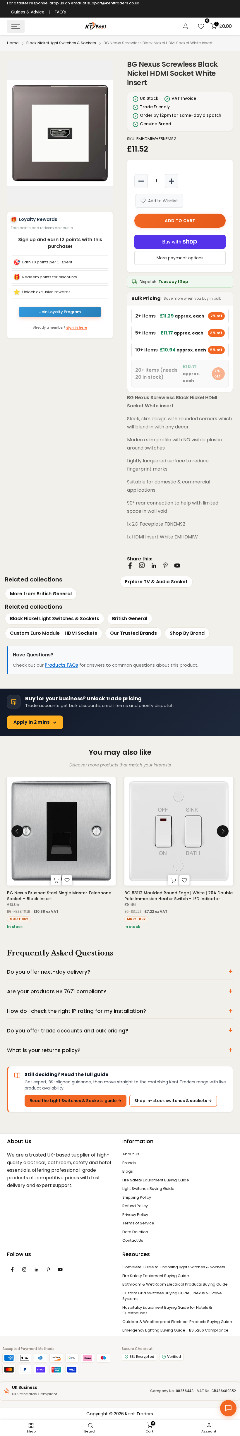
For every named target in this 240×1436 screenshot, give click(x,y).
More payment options (180, 258)
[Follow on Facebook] (130, 565)
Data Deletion (135, 1232)
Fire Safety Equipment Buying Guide (155, 1180)
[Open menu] (16, 26)
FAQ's (60, 12)
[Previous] (17, 831)
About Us (130, 1154)
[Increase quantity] (171, 181)
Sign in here (76, 327)
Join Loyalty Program (60, 312)
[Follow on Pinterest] (165, 565)
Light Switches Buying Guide (148, 1188)
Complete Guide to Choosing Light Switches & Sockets (173, 1267)
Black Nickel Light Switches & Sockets (61, 43)
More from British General (41, 593)
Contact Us (132, 1240)
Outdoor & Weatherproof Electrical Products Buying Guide (177, 1322)
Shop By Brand (187, 633)
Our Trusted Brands (133, 633)
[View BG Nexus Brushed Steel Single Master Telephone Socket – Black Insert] (61, 831)
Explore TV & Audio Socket (156, 581)
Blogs (127, 1171)
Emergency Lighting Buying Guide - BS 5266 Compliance (175, 1330)
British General (129, 618)
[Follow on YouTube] (177, 565)
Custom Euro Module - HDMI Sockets (53, 633)
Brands (129, 1163)
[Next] (223, 831)
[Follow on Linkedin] (153, 565)
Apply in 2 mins (31, 722)
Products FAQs (61, 665)
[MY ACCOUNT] (185, 26)
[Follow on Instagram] (142, 565)
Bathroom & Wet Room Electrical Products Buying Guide (175, 1284)
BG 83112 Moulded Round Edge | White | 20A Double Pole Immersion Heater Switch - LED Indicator (178, 896)
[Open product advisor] (228, 1408)
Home (13, 43)
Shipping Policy (136, 1197)
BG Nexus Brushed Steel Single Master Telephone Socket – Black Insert (59, 896)
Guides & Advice (27, 12)
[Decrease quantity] (141, 181)
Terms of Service (138, 1223)
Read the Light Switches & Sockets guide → (75, 1101)
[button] (60, 133)
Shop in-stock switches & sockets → (173, 1101)
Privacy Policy (135, 1214)
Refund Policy (135, 1206)
